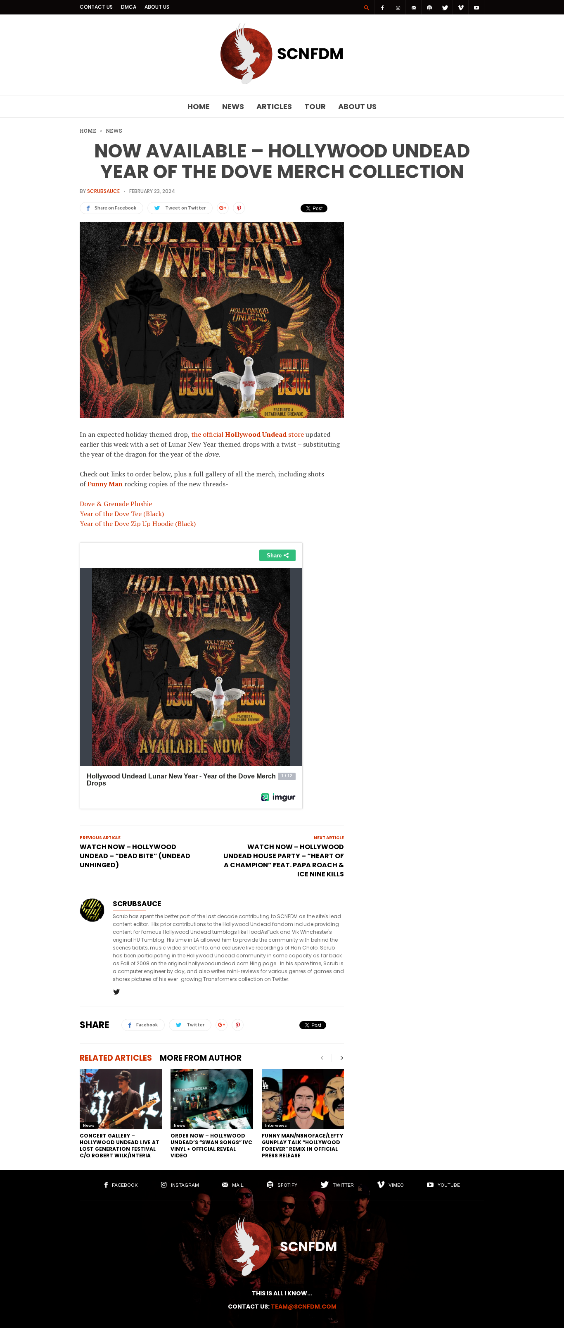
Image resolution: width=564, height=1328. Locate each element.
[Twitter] (445, 7)
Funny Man (105, 483)
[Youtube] (476, 7)
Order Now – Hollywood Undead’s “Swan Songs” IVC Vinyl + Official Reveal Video (211, 1145)
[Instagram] (398, 7)
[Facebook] (382, 7)
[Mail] (414, 7)
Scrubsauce (103, 191)
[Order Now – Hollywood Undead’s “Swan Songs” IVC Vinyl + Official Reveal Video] (212, 1099)
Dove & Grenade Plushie (116, 503)
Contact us (96, 6)
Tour (315, 106)
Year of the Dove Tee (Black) (122, 513)
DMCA (128, 6)
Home (198, 106)
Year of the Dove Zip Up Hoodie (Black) (138, 523)
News (233, 106)
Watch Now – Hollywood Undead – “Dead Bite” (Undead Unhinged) (135, 856)
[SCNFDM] (282, 82)
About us (157, 6)
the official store (247, 434)
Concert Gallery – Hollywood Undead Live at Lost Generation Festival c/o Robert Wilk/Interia (119, 1145)
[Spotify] (429, 7)
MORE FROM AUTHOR (201, 1058)
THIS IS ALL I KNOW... (282, 1293)
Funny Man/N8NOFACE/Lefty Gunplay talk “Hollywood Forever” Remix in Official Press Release (302, 1145)
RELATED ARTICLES (116, 1058)
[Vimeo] (461, 7)
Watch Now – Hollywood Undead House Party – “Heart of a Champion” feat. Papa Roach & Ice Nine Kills (283, 860)
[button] (366, 7)
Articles (274, 106)
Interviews (276, 1125)
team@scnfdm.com (304, 1306)
